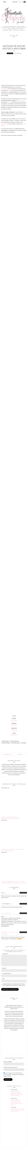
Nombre (4, 968)
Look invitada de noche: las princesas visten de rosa (10, 817)
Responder (23, 892)
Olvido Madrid (14, 734)
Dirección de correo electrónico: (10, 1067)
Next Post (20, 754)
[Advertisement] (14, 1131)
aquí (9, 90)
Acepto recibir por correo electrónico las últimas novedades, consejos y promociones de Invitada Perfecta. (14, 1074)
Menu (4, 1)
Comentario (5, 953)
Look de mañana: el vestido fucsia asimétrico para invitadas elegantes (13, 882)
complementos (15, 741)
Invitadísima (4, 88)
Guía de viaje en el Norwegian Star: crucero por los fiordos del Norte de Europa (17, 1102)
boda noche (5, 741)
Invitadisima (4, 123)
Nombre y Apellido (8, 1061)
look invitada (6, 742)
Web (3, 978)
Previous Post (7, 754)
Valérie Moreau (5, 913)
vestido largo (15, 742)
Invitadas (10, 53)
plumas (9, 102)
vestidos (23, 742)
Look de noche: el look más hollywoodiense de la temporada (17, 1110)
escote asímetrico (21, 100)
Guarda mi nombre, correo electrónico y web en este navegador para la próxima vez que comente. (14, 984)
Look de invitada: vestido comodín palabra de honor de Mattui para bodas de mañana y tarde (17, 1093)
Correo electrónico (7, 973)
